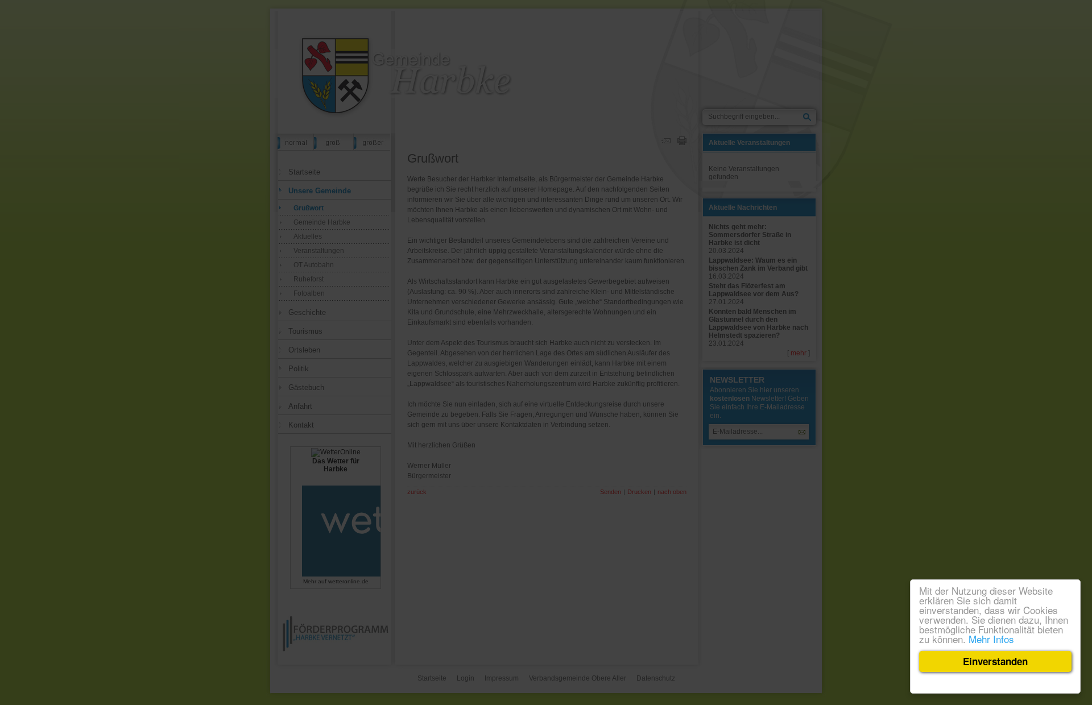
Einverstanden (995, 661)
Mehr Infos (991, 639)
